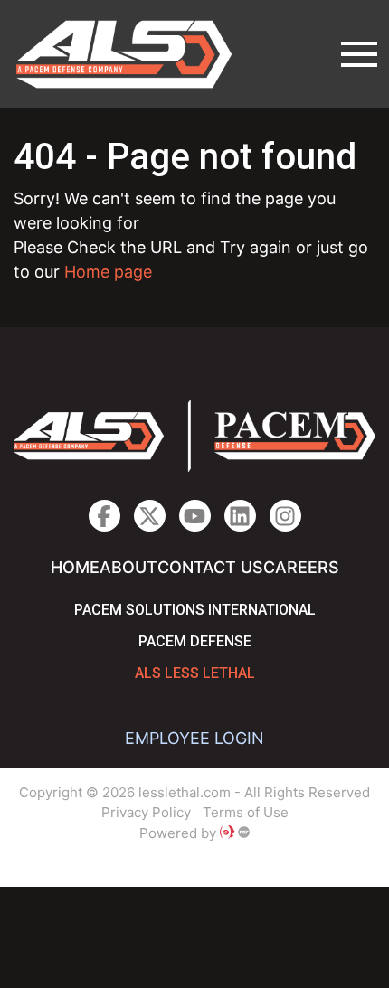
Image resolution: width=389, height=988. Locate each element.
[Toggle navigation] (359, 54)
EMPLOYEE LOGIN (194, 738)
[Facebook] (104, 516)
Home (75, 567)
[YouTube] (195, 516)
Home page (108, 271)
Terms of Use (246, 812)
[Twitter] (150, 516)
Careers (301, 567)
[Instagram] (240, 516)
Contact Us (210, 567)
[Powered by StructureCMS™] (244, 833)
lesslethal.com (136, 54)
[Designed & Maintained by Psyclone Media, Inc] (227, 833)
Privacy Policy (146, 812)
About (128, 567)
